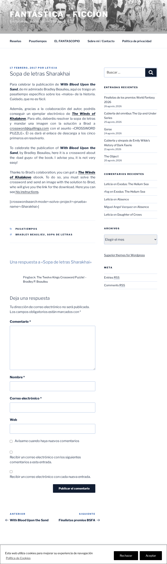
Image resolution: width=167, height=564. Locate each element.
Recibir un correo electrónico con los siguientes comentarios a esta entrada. (45, 459)
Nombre (17, 377)
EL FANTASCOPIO (67, 41)
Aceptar (151, 555)
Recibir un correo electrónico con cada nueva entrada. (50, 477)
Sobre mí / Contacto (101, 41)
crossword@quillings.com (29, 128)
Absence (123, 199)
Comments (114, 285)
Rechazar (126, 555)
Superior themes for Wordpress (124, 255)
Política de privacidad (136, 41)
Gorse (108, 129)
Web (13, 420)
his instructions (26, 192)
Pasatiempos (38, 41)
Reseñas (15, 41)
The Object (111, 156)
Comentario (20, 322)
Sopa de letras (60, 234)
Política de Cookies (18, 558)
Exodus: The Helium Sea (133, 184)
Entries (112, 277)
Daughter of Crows (129, 214)
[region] (83, 554)
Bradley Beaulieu (30, 234)
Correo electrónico (26, 398)
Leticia (51, 67)
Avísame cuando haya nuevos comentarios (47, 441)
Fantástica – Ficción (59, 14)
